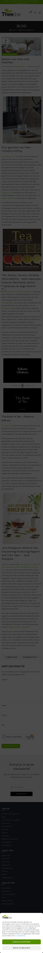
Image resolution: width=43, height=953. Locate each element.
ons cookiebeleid (19, 935)
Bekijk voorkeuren (21, 948)
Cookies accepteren (21, 942)
